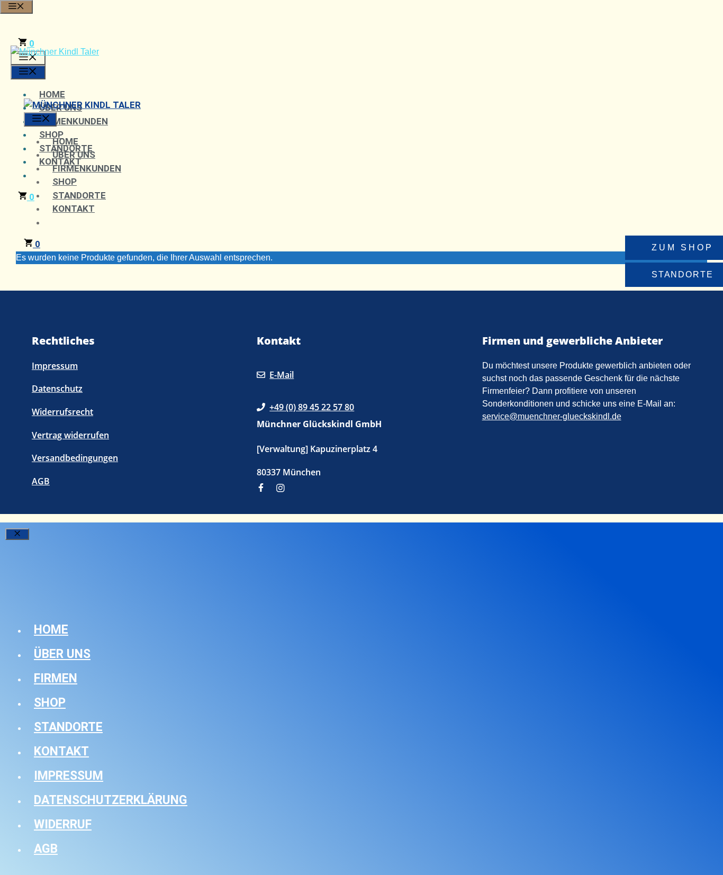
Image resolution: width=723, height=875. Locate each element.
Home (52, 94)
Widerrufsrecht (62, 412)
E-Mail (281, 375)
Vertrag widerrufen (70, 435)
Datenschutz (57, 388)
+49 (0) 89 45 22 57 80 (311, 407)
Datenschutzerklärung (110, 800)
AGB (41, 481)
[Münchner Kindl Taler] (82, 105)
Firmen (55, 678)
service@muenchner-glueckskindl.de (551, 416)
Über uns (73, 154)
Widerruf (63, 824)
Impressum (55, 366)
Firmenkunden (73, 121)
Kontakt (73, 208)
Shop (64, 181)
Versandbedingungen (75, 458)
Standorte (79, 195)
